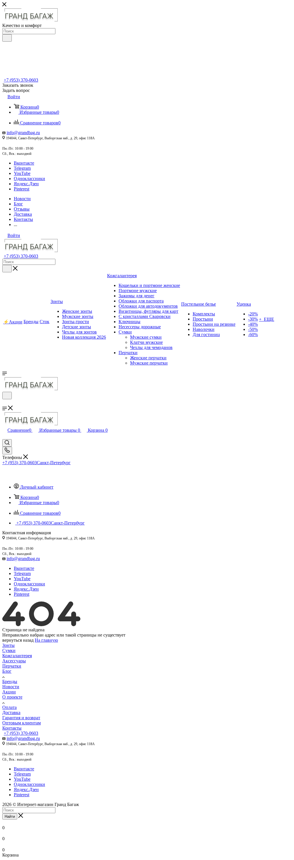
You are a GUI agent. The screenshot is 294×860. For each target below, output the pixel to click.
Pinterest (21, 188)
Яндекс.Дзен (26, 183)
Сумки (9, 650)
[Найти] (7, 38)
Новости (10, 686)
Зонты (8, 645)
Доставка (11, 712)
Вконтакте (24, 163)
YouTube (22, 173)
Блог (6, 671)
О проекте (12, 697)
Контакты (12, 728)
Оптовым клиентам (21, 722)
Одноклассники (29, 178)
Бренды (9, 681)
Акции (9, 691)
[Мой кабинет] (4, 402)
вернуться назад (18, 640)
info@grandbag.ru (23, 132)
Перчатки (11, 666)
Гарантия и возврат (21, 717)
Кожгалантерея (17, 655)
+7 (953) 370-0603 (21, 80)
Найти (10, 816)
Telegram (22, 168)
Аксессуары (14, 660)
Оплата (9, 707)
